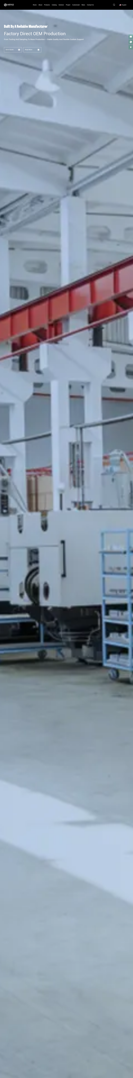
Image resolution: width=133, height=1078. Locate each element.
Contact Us (90, 5)
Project (68, 5)
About (40, 5)
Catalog (54, 5)
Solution (61, 5)
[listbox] (123, 5)
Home (35, 5)
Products (47, 5)
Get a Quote (10, 50)
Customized (76, 5)
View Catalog (29, 50)
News (83, 5)
